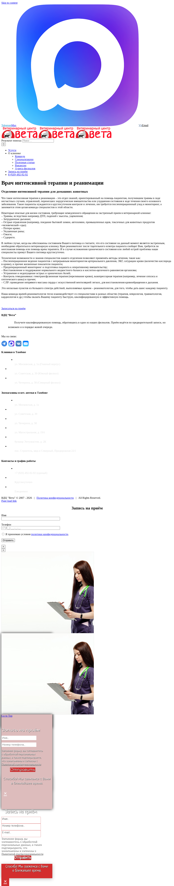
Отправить (22, 770)
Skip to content (9, 2)
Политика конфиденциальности (55, 497)
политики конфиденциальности (49, 534)
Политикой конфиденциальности (21, 764)
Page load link (9, 500)
